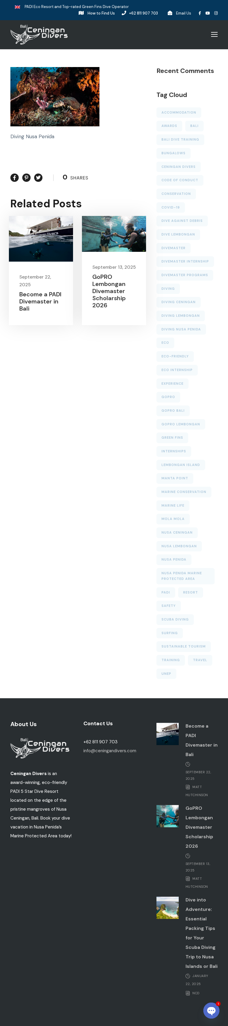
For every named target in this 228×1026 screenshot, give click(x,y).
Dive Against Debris (182, 221)
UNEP (166, 674)
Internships (174, 451)
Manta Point (175, 478)
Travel (200, 660)
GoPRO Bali (173, 410)
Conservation (176, 194)
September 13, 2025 (114, 267)
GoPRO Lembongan (181, 424)
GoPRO (168, 397)
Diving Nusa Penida (181, 329)
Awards (169, 126)
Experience (172, 383)
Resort (190, 592)
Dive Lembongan (178, 234)
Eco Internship (177, 370)
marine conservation (184, 492)
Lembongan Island (181, 465)
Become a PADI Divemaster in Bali (40, 301)
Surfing (170, 633)
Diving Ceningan (179, 302)
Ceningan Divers (179, 167)
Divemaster (174, 248)
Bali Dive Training (180, 139)
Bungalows (174, 153)
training (171, 660)
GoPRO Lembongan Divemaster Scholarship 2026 (109, 291)
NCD (196, 993)
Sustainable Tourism (184, 646)
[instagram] (216, 13)
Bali (194, 126)
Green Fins (172, 437)
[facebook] (200, 13)
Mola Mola (173, 519)
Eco (165, 343)
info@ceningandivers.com (109, 751)
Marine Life (173, 505)
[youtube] (207, 13)
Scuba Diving (175, 619)
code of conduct (180, 180)
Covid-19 (171, 207)
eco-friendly (175, 356)
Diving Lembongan (181, 316)
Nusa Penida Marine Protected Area (182, 576)
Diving (168, 289)
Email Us (183, 13)
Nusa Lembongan (179, 546)
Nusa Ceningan (177, 532)
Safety (169, 606)
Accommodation (179, 112)
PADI (166, 592)
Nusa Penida (174, 559)
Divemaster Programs (185, 275)
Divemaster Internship (185, 261)
